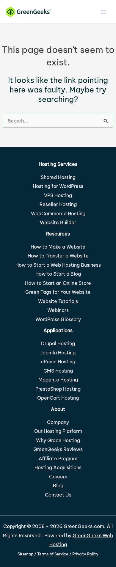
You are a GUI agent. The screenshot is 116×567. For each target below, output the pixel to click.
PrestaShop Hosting (58, 389)
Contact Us (58, 495)
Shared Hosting (58, 177)
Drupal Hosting (58, 343)
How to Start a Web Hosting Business (58, 265)
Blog (58, 486)
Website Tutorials (58, 301)
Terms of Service (52, 554)
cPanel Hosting (58, 362)
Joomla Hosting (58, 353)
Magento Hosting (58, 380)
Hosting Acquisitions (58, 467)
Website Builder (58, 222)
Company (58, 422)
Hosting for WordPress (58, 186)
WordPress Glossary (58, 319)
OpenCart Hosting (58, 398)
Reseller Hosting (58, 204)
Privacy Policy (85, 554)
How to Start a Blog (58, 274)
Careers (58, 477)
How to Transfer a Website (58, 256)
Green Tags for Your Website (58, 292)
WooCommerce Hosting (58, 213)
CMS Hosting (58, 371)
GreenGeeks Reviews (58, 449)
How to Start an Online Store (58, 283)
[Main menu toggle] (103, 11)
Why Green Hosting (58, 440)
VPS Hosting (58, 195)
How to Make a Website (58, 247)
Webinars (58, 310)
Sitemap (25, 554)
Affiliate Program (58, 458)
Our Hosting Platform (58, 431)
